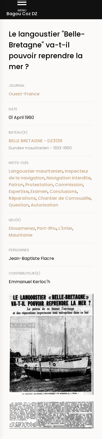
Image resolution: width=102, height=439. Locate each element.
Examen (39, 191)
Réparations (22, 198)
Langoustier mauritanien (36, 171)
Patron (16, 185)
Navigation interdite (69, 178)
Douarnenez (22, 228)
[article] (51, 144)
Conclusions (63, 191)
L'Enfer (65, 228)
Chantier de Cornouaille (64, 198)
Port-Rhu (47, 228)
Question (19, 205)
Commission (69, 185)
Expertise (19, 191)
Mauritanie (20, 235)
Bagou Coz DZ (22, 14)
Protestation (39, 185)
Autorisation (44, 205)
